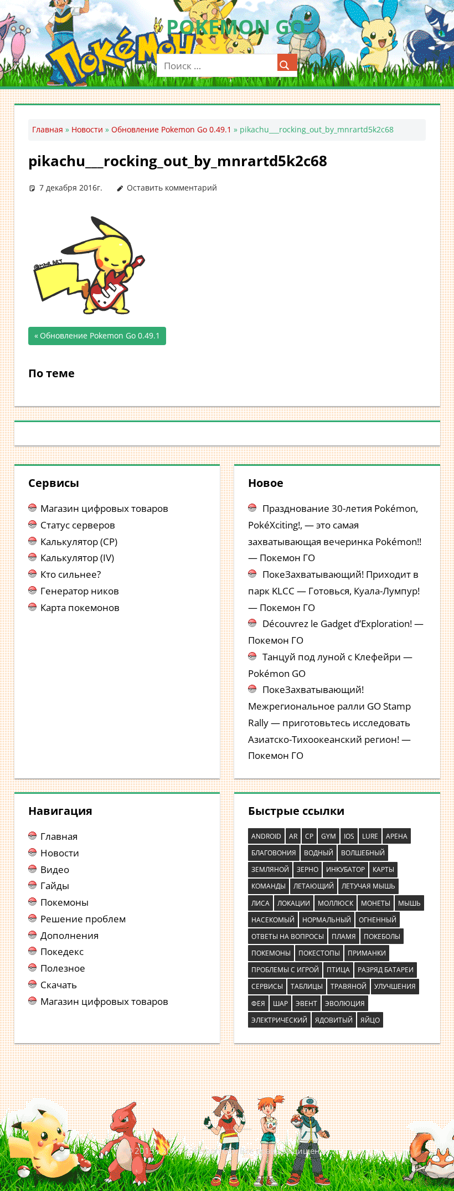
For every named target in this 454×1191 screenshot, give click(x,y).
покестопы (319, 953)
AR (293, 836)
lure (370, 836)
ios (349, 836)
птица (338, 969)
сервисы (267, 986)
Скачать (58, 984)
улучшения (395, 986)
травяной (349, 986)
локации (293, 903)
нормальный (326, 920)
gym (328, 836)
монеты (375, 903)
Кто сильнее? (70, 574)
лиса (260, 903)
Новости (87, 129)
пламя (344, 936)
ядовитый (334, 1020)
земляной (270, 869)
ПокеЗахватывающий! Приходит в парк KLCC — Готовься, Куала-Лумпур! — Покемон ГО (334, 591)
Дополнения (69, 935)
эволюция (345, 1003)
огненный (377, 920)
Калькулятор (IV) (77, 557)
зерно (307, 869)
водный (318, 853)
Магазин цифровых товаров (104, 508)
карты (383, 869)
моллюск (335, 903)
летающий (313, 886)
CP (309, 836)
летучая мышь (368, 886)
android (266, 836)
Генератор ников (79, 590)
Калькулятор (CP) (78, 541)
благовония (273, 853)
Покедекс (62, 951)
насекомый (273, 920)
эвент (306, 1003)
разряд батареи (386, 969)
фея (258, 1003)
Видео (54, 869)
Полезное (62, 968)
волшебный (363, 853)
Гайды (54, 885)
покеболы (382, 936)
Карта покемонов (80, 607)
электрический (279, 1020)
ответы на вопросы (287, 936)
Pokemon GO (236, 26)
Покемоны (64, 902)
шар (280, 1003)
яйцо (370, 1020)
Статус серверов (77, 525)
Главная (47, 129)
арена (396, 836)
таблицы (307, 986)
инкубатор (345, 869)
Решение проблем (83, 918)
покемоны (271, 953)
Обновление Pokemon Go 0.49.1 (171, 129)
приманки (367, 953)
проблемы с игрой (285, 969)
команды (268, 886)
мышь (409, 903)
